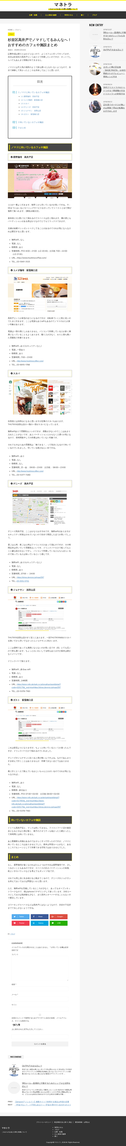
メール (15, 995)
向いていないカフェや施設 (31, 122)
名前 (14, 984)
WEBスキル (68, 15)
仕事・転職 (33, 15)
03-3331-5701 (23, 581)
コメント (15, 954)
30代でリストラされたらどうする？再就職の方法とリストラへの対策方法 (114, 90)
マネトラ (6, 1128)
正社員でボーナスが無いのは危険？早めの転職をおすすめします (114, 108)
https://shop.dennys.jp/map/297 (30, 577)
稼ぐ (82, 15)
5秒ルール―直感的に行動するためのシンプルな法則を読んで (114, 35)
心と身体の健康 (50, 15)
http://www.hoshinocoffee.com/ (30, 361)
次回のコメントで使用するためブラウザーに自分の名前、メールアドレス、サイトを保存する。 (39, 1019)
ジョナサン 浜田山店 (31, 111)
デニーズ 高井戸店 (30, 107)
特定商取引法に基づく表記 (63, 1122)
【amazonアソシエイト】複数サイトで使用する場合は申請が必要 (42, 1102)
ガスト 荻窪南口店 (30, 114)
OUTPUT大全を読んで (32, 1066)
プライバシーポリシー (43, 1122)
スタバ (25, 104)
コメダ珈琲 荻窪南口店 (32, 100)
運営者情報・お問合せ (82, 1122)
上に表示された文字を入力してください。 (28, 1029)
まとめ (22, 128)
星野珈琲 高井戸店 (30, 96)
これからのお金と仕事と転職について (14, 1132)
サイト (14, 1005)
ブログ (94, 15)
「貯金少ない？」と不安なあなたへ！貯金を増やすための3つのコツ (43, 1105)
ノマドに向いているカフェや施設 (33, 92)
